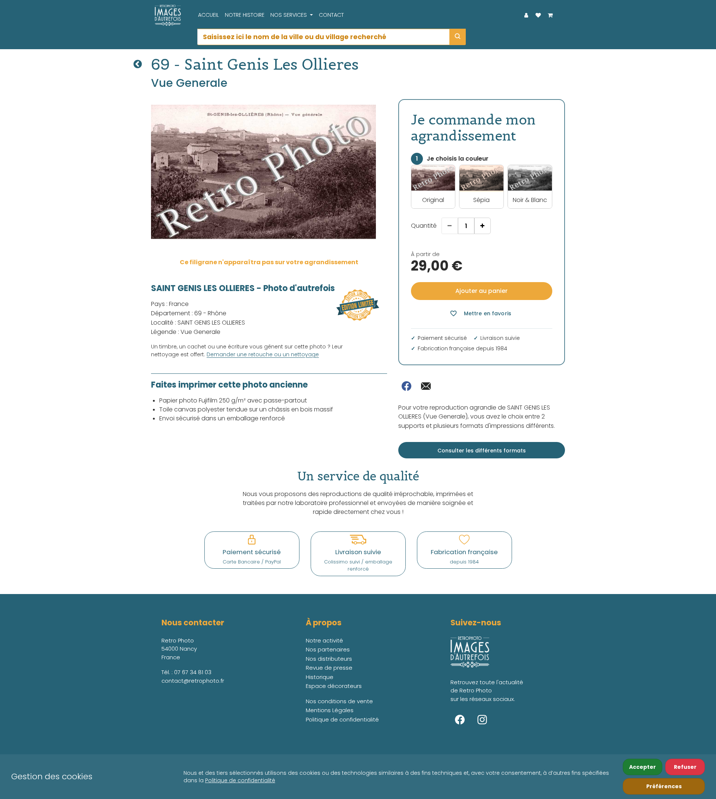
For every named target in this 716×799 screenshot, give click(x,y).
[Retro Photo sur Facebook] (460, 719)
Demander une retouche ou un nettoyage (263, 354)
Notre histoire (244, 15)
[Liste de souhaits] (538, 15)
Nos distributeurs (329, 659)
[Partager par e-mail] (426, 386)
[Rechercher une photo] (457, 37)
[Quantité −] (450, 226)
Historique (319, 677)
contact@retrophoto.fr (192, 681)
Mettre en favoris (480, 314)
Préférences (664, 786)
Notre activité (324, 640)
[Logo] (166, 15)
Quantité (424, 225)
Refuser (685, 767)
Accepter (642, 767)
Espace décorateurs (334, 686)
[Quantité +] (482, 226)
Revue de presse (329, 668)
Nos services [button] (289, 15)
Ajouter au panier (481, 291)
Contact (331, 15)
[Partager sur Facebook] (406, 386)
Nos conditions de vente (339, 701)
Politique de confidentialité (240, 780)
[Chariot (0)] (550, 15)
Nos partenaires (328, 649)
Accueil (208, 15)
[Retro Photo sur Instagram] (482, 719)
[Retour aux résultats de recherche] (137, 64)
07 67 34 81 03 (192, 672)
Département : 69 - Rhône (188, 313)
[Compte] (526, 15)
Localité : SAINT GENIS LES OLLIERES (198, 322)
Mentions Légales (330, 710)
